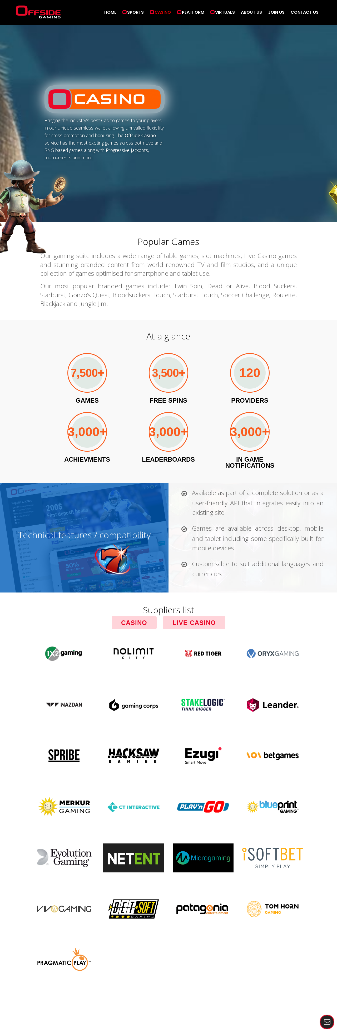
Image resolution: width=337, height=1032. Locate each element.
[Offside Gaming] (38, 15)
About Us (251, 12)
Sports (135, 12)
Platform (193, 12)
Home (110, 12)
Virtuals (225, 12)
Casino (163, 12)
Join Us (276, 12)
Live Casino (194, 622)
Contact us (305, 12)
